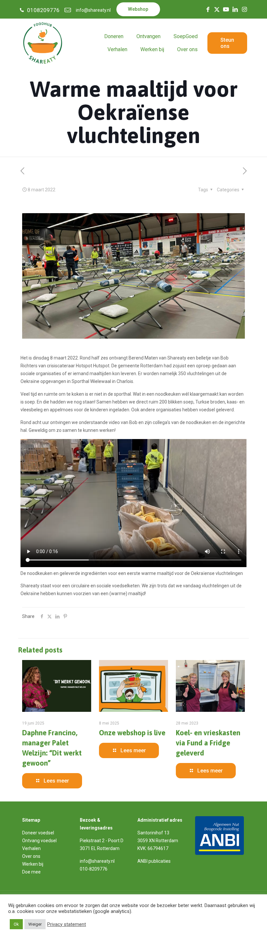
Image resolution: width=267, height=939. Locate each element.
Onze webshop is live (132, 732)
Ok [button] (16, 924)
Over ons (31, 856)
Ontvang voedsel (39, 840)
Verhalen (31, 848)
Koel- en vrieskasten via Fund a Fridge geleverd (208, 742)
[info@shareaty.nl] (67, 10)
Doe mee (31, 871)
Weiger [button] (35, 924)
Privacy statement (66, 924)
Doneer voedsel (38, 832)
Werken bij (32, 864)
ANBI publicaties (154, 861)
